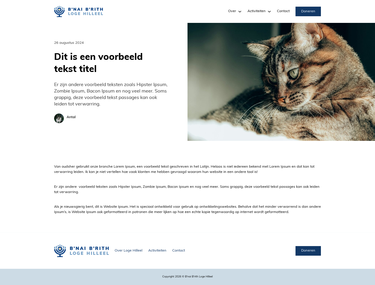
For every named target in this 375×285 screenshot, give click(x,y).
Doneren (308, 11)
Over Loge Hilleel (128, 251)
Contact (283, 11)
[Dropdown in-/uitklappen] (240, 11)
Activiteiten (157, 251)
